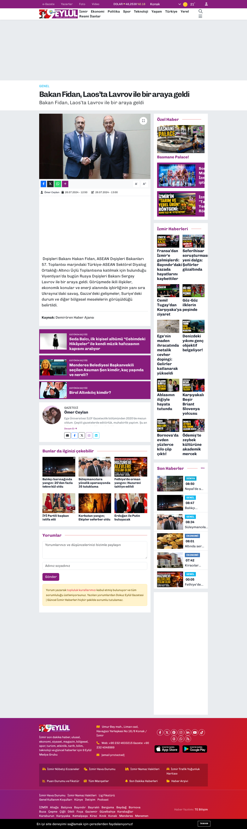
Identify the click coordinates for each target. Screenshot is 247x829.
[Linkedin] (96, 435)
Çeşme (52, 811)
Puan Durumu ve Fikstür (63, 781)
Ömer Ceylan (51, 192)
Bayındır (80, 807)
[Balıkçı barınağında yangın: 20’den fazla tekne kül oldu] (58, 466)
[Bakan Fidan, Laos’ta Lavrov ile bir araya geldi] (95, 146)
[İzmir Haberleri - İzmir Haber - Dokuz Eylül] (58, 13)
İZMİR (43, 807)
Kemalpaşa (80, 816)
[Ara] (200, 11)
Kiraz (93, 816)
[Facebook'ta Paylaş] (43, 184)
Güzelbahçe (107, 811)
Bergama (108, 807)
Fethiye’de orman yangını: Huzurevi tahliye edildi (127, 482)
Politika (114, 11)
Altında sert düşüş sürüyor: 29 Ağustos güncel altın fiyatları (194, 544)
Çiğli (63, 811)
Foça (80, 811)
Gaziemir (91, 811)
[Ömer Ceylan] (51, 414)
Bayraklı (93, 807)
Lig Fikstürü (107, 795)
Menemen (141, 816)
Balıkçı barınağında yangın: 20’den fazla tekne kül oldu (57, 482)
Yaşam (156, 11)
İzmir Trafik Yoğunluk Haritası (183, 771)
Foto (82, 4)
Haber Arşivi (179, 781)
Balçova (66, 807)
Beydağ (121, 807)
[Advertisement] (123, 50)
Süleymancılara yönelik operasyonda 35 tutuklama (94, 482)
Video (95, 4)
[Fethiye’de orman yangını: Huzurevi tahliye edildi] (130, 466)
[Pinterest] (174, 732)
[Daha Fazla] (65, 184)
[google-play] (195, 749)
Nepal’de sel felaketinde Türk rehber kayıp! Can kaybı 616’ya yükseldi (194, 486)
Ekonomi (97, 11)
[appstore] (167, 749)
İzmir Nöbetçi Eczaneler (63, 769)
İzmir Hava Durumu (102, 769)
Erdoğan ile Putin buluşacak (127, 517)
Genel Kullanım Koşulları (55, 799)
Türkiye (171, 11)
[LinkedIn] (188, 732)
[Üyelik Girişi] (205, 4)
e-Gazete (48, 4)
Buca (42, 811)
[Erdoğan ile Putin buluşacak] (130, 503)
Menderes (126, 816)
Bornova (134, 807)
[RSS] (188, 739)
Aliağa (54, 807)
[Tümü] (203, 468)
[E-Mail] (67, 435)
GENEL (44, 86)
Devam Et (69, 428)
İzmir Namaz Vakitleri (144, 769)
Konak (112, 816)
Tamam (204, 823)
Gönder (51, 577)
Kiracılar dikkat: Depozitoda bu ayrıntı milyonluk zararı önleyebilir (193, 563)
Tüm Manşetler (98, 781)
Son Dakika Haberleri (143, 781)
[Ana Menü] (200, 16)
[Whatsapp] (181, 739)
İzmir (83, 11)
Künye (78, 799)
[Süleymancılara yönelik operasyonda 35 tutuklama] (95, 466)
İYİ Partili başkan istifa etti (55, 517)
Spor (127, 11)
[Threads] (174, 739)
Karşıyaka (63, 816)
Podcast (103, 799)
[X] (167, 732)
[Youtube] (195, 732)
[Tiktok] (202, 732)
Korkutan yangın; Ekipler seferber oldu (94, 517)
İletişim (90, 799)
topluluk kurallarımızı (81, 590)
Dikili (71, 811)
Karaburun (46, 816)
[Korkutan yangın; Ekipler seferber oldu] (95, 503)
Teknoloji (141, 11)
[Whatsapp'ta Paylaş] (57, 184)
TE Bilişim (201, 809)
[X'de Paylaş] (50, 184)
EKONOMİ (192, 535)
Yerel (185, 11)
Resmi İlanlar (90, 16)
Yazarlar (67, 4)
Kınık (102, 816)
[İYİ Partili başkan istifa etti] (58, 503)
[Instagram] (89, 435)
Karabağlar (125, 811)
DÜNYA (190, 478)
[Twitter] (82, 435)
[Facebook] (74, 435)
